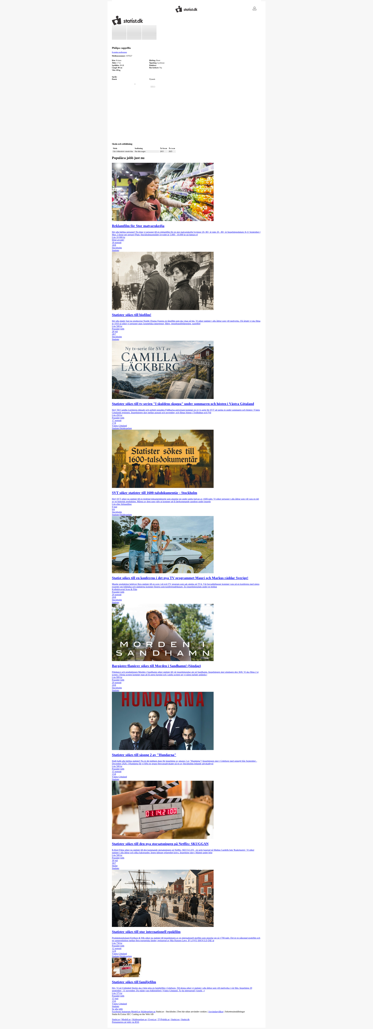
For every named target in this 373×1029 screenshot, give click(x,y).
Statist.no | (176, 1019)
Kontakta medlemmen (119, 52)
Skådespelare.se (148, 1011)
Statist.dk (185, 1019)
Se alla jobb (117, 1009)
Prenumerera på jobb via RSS (125, 1022)
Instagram (126, 1011)
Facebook (117, 1011)
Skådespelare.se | (140, 1019)
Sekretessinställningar (235, 1011)
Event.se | (153, 1019)
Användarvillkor (215, 1011)
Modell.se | (127, 1019)
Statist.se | (117, 1019)
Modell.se (136, 1011)
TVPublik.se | (164, 1019)
